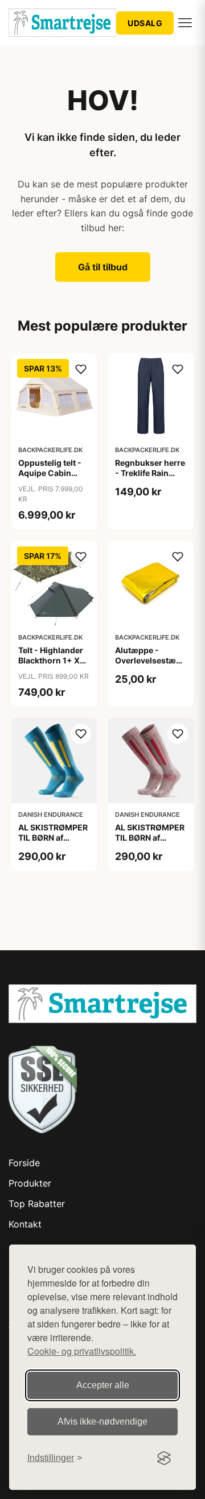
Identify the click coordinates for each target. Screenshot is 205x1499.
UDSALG (145, 23)
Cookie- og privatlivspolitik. (81, 1351)
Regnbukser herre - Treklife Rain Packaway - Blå (150, 473)
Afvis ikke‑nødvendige (102, 1421)
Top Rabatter (37, 1203)
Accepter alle (102, 1385)
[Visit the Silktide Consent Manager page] (164, 1458)
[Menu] (185, 22)
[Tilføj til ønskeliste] (81, 369)
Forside (24, 1162)
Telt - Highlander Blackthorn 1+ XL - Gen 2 (54, 660)
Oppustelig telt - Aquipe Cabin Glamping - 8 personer (49, 478)
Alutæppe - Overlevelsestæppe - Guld (153, 660)
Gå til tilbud (103, 267)
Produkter (30, 1183)
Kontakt (25, 1224)
